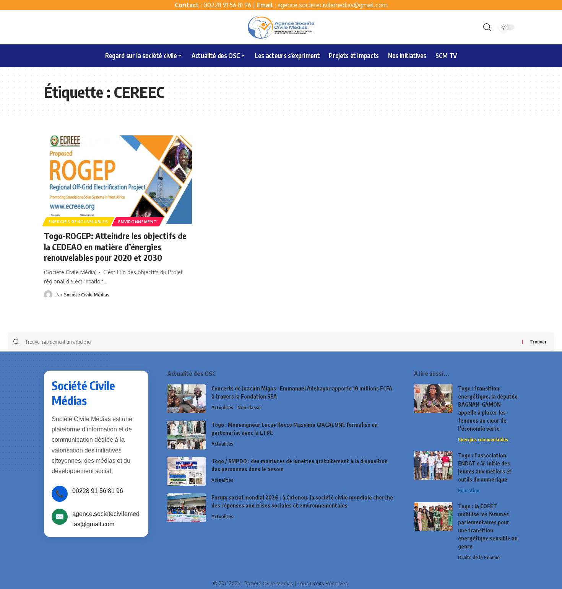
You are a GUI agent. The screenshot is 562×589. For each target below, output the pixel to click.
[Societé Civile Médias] (281, 27)
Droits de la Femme (479, 557)
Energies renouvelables (78, 222)
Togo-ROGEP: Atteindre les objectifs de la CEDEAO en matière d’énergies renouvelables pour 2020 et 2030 (115, 246)
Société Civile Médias (86, 294)
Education (468, 490)
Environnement (137, 222)
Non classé (249, 407)
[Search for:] (270, 341)
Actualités (222, 407)
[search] (487, 27)
